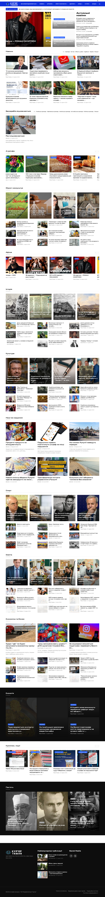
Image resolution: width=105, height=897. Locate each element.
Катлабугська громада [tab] (77, 111)
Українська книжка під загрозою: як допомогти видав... (40, 378)
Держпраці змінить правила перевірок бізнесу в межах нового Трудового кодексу (87, 44)
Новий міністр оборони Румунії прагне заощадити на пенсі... (20, 479)
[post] (28, 29)
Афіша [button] (79, 3)
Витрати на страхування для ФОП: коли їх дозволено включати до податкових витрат (87, 36)
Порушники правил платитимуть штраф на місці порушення (51, 445)
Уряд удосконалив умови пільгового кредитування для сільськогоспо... (16, 176)
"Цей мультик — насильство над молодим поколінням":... (16, 378)
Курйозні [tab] (86, 51)
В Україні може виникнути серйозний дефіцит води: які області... (82, 709)
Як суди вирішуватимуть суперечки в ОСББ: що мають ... (25, 241)
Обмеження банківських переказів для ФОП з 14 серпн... (88, 668)
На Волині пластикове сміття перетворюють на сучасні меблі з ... (82, 729)
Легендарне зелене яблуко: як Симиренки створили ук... (58, 332)
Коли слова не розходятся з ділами (58, 855)
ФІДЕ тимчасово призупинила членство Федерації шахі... (24, 543)
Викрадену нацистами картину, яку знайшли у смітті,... (87, 378)
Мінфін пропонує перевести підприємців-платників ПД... (26, 667)
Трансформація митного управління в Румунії (49, 479)
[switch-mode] (98, 0)
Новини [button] (42, 3)
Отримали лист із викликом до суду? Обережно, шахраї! (17, 769)
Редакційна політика (92, 891)
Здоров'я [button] (72, 3)
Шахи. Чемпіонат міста (56, 524)
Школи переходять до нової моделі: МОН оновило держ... (40, 579)
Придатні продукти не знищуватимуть (16, 444)
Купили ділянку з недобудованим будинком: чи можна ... (25, 223)
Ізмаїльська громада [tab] (64, 111)
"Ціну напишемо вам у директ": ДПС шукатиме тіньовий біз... (52, 645)
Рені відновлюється (15, 136)
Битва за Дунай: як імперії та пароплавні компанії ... (87, 314)
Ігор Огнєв (57, 318)
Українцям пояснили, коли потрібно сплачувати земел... (26, 658)
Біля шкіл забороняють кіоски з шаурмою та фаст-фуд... (57, 590)
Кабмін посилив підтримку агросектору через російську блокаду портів (64, 176)
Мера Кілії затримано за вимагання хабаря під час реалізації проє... (62, 770)
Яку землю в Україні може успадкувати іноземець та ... (15, 213)
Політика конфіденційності (90, 893)
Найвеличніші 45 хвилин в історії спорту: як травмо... (89, 542)
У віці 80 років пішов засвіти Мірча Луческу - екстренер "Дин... (81, 803)
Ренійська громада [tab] (41, 111)
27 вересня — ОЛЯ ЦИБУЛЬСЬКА (36, 276)
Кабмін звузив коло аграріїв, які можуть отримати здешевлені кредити (87, 176)
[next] (98, 9)
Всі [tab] (63, 51)
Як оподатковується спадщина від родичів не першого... (87, 213)
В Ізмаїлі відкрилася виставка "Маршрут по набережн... (24, 397)
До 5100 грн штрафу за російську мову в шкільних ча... (64, 579)
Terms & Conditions (61, 891)
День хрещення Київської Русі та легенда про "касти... (26, 323)
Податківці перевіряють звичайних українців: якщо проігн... (39, 73)
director (10, 43)
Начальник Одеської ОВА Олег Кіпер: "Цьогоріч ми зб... (88, 525)
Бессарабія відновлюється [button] (28, 3)
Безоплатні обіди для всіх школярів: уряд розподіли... (26, 598)
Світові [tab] (72, 51)
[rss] (75, 856)
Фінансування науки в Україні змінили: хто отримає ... (26, 608)
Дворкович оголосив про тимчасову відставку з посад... (86, 515)
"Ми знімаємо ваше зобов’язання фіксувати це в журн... (17, 579)
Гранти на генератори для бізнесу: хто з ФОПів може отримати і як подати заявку (87, 28)
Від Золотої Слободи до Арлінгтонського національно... (64, 515)
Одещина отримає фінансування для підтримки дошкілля (16, 98)
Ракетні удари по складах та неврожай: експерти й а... (58, 658)
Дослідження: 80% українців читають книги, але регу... (57, 406)
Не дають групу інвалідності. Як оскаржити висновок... (89, 241)
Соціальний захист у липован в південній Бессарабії (20, 341)
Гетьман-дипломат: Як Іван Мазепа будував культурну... (89, 332)
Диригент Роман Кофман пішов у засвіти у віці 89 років (82, 823)
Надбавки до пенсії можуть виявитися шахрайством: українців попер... (87, 770)
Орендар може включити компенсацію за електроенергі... (25, 232)
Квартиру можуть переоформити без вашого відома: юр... (89, 223)
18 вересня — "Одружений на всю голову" (87, 276)
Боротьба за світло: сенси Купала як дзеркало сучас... (89, 388)
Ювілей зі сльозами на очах (52, 825)
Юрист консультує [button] (61, 3)
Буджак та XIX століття (64, 316)
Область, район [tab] (79, 51)
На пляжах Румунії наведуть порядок (82, 444)
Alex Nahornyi (10, 344)
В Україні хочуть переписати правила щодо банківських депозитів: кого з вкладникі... (86, 20)
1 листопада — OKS (60, 275)
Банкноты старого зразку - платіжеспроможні (58, 872)
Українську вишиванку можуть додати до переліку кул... (89, 406)
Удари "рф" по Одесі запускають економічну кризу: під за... (20, 646)
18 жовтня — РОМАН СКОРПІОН (13, 276)
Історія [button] (87, 3)
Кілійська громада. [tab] (89, 111)
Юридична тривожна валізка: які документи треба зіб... (64, 213)
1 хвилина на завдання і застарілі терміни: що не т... (26, 589)
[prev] (96, 9)
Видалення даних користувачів (76, 891)
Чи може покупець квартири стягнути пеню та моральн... (58, 240)
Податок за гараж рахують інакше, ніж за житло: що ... (57, 667)
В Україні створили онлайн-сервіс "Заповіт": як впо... (63, 378)
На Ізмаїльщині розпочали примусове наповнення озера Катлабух (51, 729)
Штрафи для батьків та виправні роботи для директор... (88, 590)
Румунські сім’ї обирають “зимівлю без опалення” (81, 479)
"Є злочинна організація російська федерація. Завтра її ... (17, 73)
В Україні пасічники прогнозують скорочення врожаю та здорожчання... (39, 176)
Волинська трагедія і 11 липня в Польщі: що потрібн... (56, 324)
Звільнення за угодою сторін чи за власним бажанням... (87, 232)
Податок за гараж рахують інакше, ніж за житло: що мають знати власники (40, 9)
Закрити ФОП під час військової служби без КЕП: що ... (89, 659)
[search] (99, 4)
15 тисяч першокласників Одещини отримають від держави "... (39, 98)
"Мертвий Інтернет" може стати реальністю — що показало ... (86, 98)
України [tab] (92, 51)
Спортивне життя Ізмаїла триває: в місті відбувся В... (26, 533)
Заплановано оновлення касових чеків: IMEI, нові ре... (58, 676)
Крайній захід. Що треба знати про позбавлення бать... (39, 213)
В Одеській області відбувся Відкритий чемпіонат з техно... (87, 73)
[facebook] (71, 856)
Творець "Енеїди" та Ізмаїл (89, 341)
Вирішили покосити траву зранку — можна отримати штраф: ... (63, 98)
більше (94, 3)
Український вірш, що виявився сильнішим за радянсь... (56, 388)
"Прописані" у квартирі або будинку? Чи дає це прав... (57, 222)
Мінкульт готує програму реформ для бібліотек (88, 396)
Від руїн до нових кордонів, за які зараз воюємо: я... (57, 341)
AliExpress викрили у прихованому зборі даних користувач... (62, 73)
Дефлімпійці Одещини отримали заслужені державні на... (56, 543)
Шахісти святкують (23, 524)
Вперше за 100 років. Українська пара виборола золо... (25, 406)
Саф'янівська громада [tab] (52, 111)
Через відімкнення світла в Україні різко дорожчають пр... (64, 41)
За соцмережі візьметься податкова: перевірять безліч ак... (83, 646)
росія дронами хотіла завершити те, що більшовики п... (87, 324)
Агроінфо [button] (49, 3)
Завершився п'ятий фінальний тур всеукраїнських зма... (56, 534)
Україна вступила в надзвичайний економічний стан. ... (26, 677)
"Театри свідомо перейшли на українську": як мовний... (58, 396)
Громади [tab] (67, 51)
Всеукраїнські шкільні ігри (89, 533)
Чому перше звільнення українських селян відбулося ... (16, 314)
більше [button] (96, 51)
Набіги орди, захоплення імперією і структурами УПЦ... (25, 333)
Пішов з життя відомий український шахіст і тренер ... (16, 515)
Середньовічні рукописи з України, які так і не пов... (40, 314)
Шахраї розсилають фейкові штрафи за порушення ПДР (40, 769)
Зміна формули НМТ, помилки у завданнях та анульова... (89, 598)
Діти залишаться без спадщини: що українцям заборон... (57, 232)
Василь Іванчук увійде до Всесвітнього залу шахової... (40, 515)
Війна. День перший (56, 863)
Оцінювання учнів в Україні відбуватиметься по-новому (86, 578)
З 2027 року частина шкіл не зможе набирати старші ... (58, 607)
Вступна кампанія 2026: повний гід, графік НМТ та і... (88, 608)
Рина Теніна (56, 26)
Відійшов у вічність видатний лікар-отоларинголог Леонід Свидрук (18, 822)
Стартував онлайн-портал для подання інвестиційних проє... (63, 23)
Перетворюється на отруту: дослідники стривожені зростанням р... (21, 729)
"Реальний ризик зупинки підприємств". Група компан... (88, 677)
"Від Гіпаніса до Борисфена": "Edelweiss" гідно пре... (25, 388)
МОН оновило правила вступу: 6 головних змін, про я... (58, 599)
